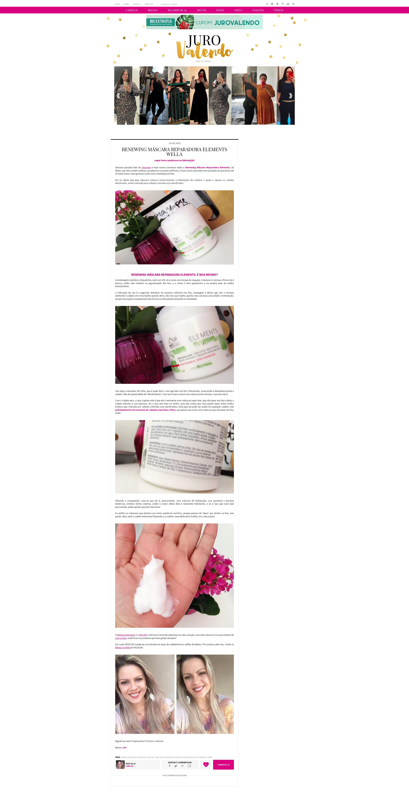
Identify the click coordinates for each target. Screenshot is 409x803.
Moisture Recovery (126, 634)
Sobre (126, 4)
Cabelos (132, 10)
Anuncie (137, 4)
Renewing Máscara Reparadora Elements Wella (174, 151)
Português (165, 4)
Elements (142, 757)
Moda (220, 10)
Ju (134, 763)
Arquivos (149, 4)
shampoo (146, 167)
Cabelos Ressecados (129, 757)
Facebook (169, 765)
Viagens (258, 10)
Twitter (175, 765)
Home (117, 4)
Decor (201, 10)
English (174, 4)
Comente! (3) (223, 764)
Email (189, 765)
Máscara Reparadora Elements (160, 757)
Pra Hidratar (201, 757)
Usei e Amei (121, 638)
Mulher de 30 (177, 10)
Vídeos (278, 10)
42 (206, 764)
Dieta (238, 10)
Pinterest (182, 765)
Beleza (153, 10)
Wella (210, 757)
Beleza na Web (122, 647)
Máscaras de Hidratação (184, 757)
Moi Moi (143, 634)
